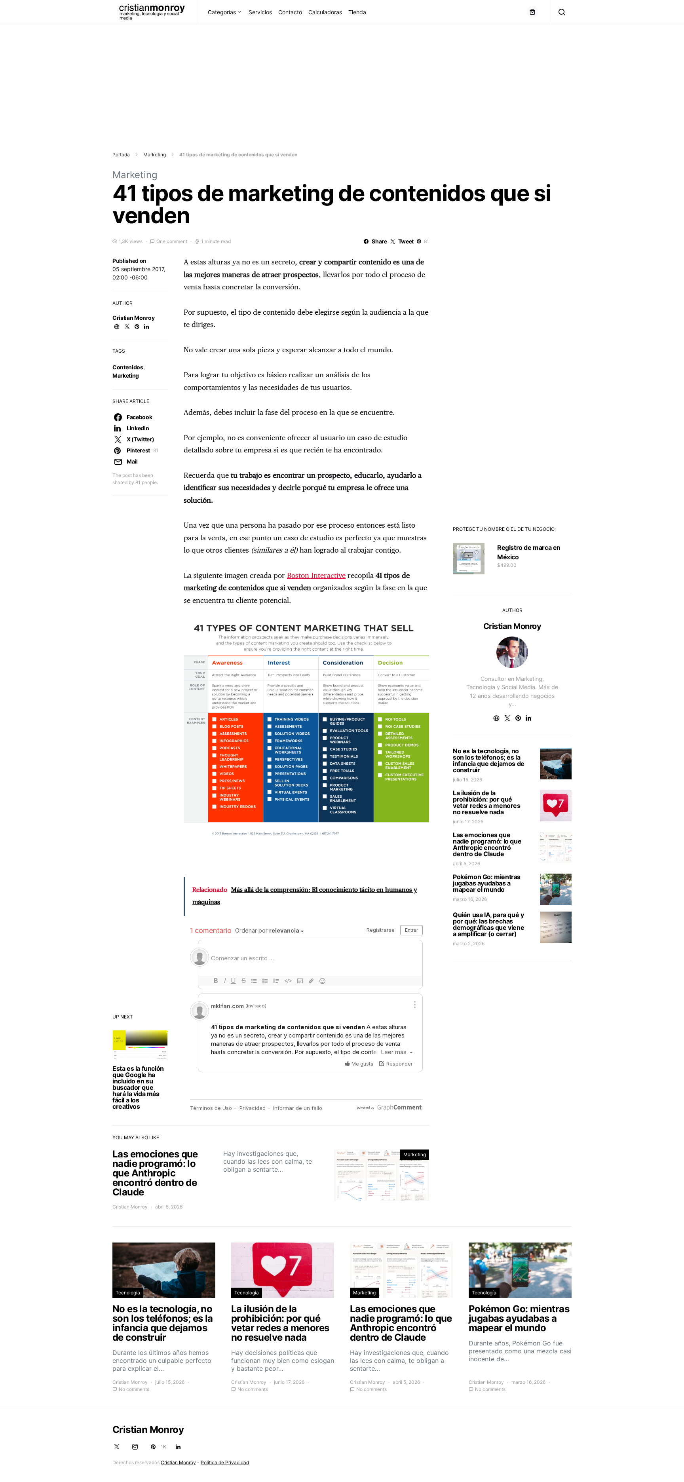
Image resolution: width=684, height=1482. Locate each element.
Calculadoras (325, 12)
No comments (134, 1389)
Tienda (357, 12)
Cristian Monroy (133, 317)
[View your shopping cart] (532, 12)
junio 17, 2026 (468, 822)
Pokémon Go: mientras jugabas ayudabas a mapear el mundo (487, 883)
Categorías (222, 12)
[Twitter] (117, 1447)
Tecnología (128, 1293)
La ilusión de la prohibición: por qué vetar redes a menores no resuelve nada (487, 802)
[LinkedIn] (178, 1447)
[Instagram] (135, 1447)
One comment (171, 241)
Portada (121, 155)
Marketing (154, 155)
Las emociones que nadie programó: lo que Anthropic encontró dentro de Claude (487, 844)
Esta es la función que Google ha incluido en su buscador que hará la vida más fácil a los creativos (138, 1087)
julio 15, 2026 (467, 780)
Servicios (260, 12)
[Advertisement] (237, 79)
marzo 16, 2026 (470, 899)
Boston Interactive (316, 576)
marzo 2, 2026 (468, 943)
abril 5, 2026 (466, 863)
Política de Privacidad (225, 1462)
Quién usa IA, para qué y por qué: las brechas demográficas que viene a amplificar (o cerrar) (488, 924)
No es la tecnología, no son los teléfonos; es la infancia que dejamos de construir (488, 760)
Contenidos (127, 367)
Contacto (290, 12)
